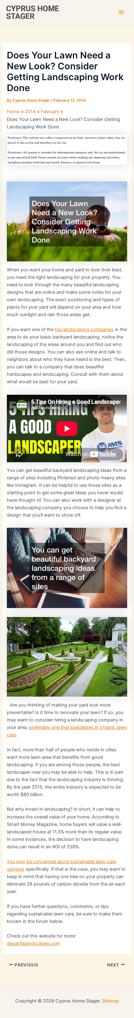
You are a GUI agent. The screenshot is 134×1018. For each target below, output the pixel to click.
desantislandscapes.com (33, 943)
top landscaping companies (84, 329)
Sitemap (110, 1001)
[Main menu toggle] (121, 12)
